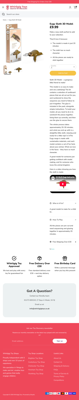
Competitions (59, 380)
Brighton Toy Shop (35, 358)
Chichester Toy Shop (36, 366)
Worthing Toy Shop (35, 373)
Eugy (52, 249)
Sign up (60, 341)
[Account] (70, 7)
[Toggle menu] (3, 7)
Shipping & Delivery (61, 366)
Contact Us (58, 362)
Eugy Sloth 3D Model (15, 20)
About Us (57, 358)
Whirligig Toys (18, 395)
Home (4, 20)
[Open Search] (3, 14)
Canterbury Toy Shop (36, 362)
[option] (23, 43)
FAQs (56, 370)
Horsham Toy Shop (35, 370)
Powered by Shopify (29, 395)
